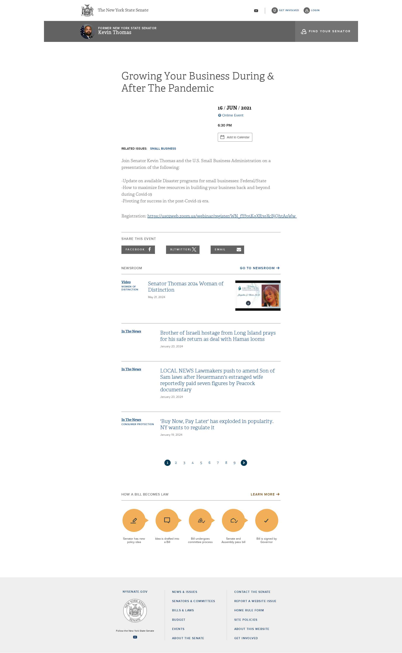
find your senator (330, 31)
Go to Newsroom (257, 268)
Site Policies (246, 619)
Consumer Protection (137, 424)
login (315, 10)
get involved (289, 10)
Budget (178, 619)
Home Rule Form (249, 610)
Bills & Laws (183, 610)
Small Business (163, 148)
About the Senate (188, 638)
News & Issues (184, 592)
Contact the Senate (252, 592)
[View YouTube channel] (256, 10)
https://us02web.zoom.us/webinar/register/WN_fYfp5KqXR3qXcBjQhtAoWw (222, 216)
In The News (131, 331)
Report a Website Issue (255, 601)
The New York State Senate (123, 10)
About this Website (251, 629)
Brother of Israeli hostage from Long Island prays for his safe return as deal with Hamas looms (218, 336)
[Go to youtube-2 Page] (135, 637)
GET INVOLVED (246, 638)
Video (126, 282)
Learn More (263, 494)
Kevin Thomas (114, 32)
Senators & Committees (193, 601)
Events (178, 629)
